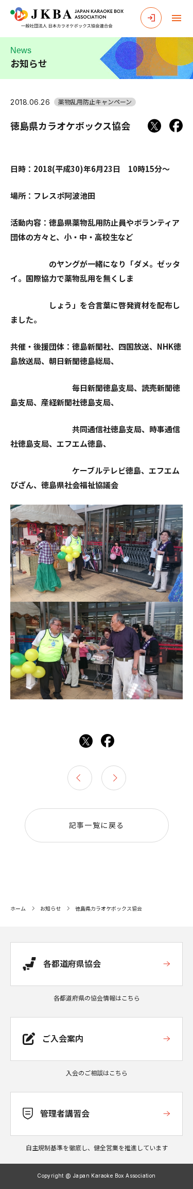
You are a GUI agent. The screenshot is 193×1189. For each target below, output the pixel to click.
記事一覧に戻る (97, 825)
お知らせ (50, 908)
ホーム (18, 908)
